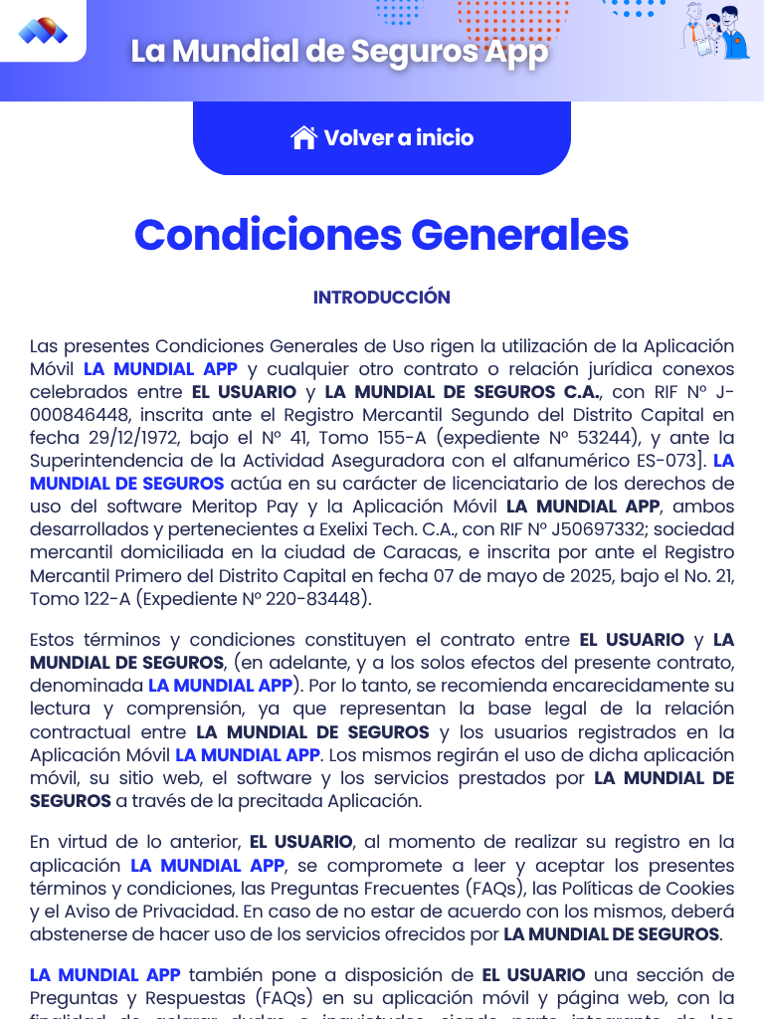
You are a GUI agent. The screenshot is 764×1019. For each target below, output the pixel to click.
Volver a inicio (398, 138)
